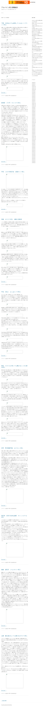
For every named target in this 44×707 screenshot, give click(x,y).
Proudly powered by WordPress (6, 704)
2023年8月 (33, 125)
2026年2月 (33, 83)
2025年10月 (34, 89)
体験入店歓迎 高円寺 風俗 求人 (37, 49)
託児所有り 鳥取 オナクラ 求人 (37, 28)
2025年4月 (33, 97)
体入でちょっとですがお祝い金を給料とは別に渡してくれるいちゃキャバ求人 (37, 58)
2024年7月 (33, 110)
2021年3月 (33, 157)
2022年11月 (34, 137)
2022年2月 (33, 150)
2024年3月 (33, 115)
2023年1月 (33, 134)
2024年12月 (34, 103)
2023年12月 (34, 119)
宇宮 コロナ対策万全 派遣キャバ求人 (12, 172)
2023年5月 (33, 129)
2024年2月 (33, 116)
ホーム (2, 12)
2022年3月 (33, 148)
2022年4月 (33, 147)
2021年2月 (33, 158)
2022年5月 (33, 145)
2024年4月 (33, 114)
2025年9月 (33, 90)
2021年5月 (33, 154)
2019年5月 (33, 162)
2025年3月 (33, 99)
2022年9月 (33, 140)
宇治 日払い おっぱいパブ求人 (11, 292)
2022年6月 (33, 144)
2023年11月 (34, 121)
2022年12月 (34, 136)
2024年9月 (33, 107)
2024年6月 (33, 111)
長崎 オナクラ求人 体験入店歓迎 (11, 219)
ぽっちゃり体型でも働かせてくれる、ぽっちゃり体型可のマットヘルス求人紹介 (37, 74)
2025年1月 (33, 101)
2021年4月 (33, 155)
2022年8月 (33, 141)
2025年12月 (34, 86)
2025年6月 (33, 94)
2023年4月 (33, 130)
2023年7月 (33, 126)
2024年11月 (34, 104)
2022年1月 (33, 151)
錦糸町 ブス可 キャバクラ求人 (11, 103)
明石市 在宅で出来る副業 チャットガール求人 (14, 516)
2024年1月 (33, 118)
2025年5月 (33, 96)
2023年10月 (34, 122)
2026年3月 (33, 82)
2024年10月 (34, 105)
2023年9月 (33, 123)
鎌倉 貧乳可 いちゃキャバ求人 (11, 569)
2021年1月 (33, 159)
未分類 (6, 95)
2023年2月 (33, 133)
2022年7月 (33, 143)
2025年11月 (34, 88)
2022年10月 (34, 139)
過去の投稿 (3, 700)
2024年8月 (33, 108)
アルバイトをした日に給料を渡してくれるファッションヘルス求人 (37, 64)
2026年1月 (33, 85)
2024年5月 (33, 112)
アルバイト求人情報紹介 (9, 7)
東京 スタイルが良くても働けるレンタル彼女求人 (14, 366)
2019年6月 (33, 161)
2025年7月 (33, 93)
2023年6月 (33, 128)
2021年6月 (33, 152)
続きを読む (3, 92)
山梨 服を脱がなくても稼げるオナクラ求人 (14, 636)
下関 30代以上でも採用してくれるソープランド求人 (14, 23)
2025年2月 (33, 100)
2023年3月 (33, 132)
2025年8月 (33, 92)
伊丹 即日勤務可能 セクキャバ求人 (12, 448)
